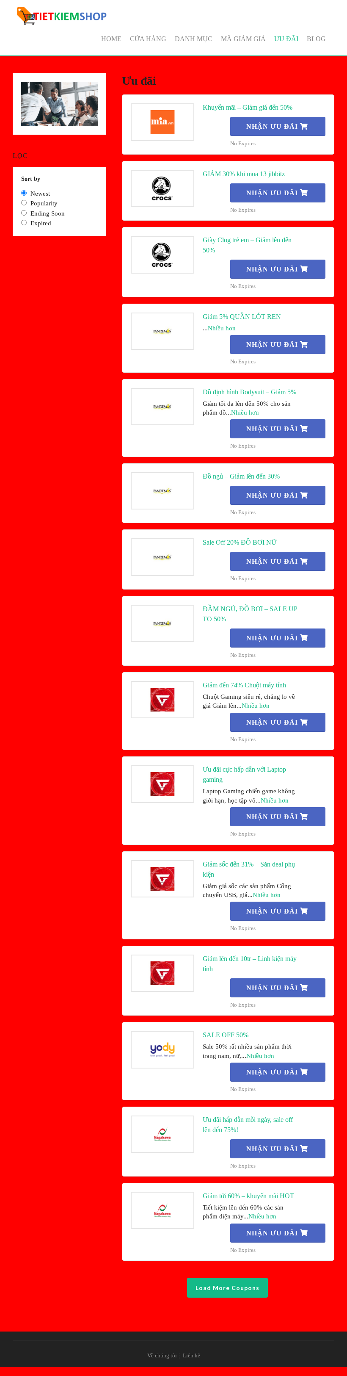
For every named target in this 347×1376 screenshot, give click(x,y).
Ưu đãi (286, 38)
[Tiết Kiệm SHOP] (62, 16)
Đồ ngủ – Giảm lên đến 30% (241, 476)
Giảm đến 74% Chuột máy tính (244, 685)
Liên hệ (191, 1356)
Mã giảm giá (243, 38)
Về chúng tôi (162, 1356)
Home (111, 38)
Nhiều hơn (222, 328)
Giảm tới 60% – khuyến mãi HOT (248, 1195)
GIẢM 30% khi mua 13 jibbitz (244, 173)
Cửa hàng (148, 38)
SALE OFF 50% (225, 1034)
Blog (316, 38)
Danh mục (193, 38)
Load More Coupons (227, 1287)
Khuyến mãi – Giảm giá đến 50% (247, 107)
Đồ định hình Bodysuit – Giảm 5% (249, 392)
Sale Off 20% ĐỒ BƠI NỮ (239, 542)
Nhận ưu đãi (273, 126)
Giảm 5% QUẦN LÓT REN (242, 316)
